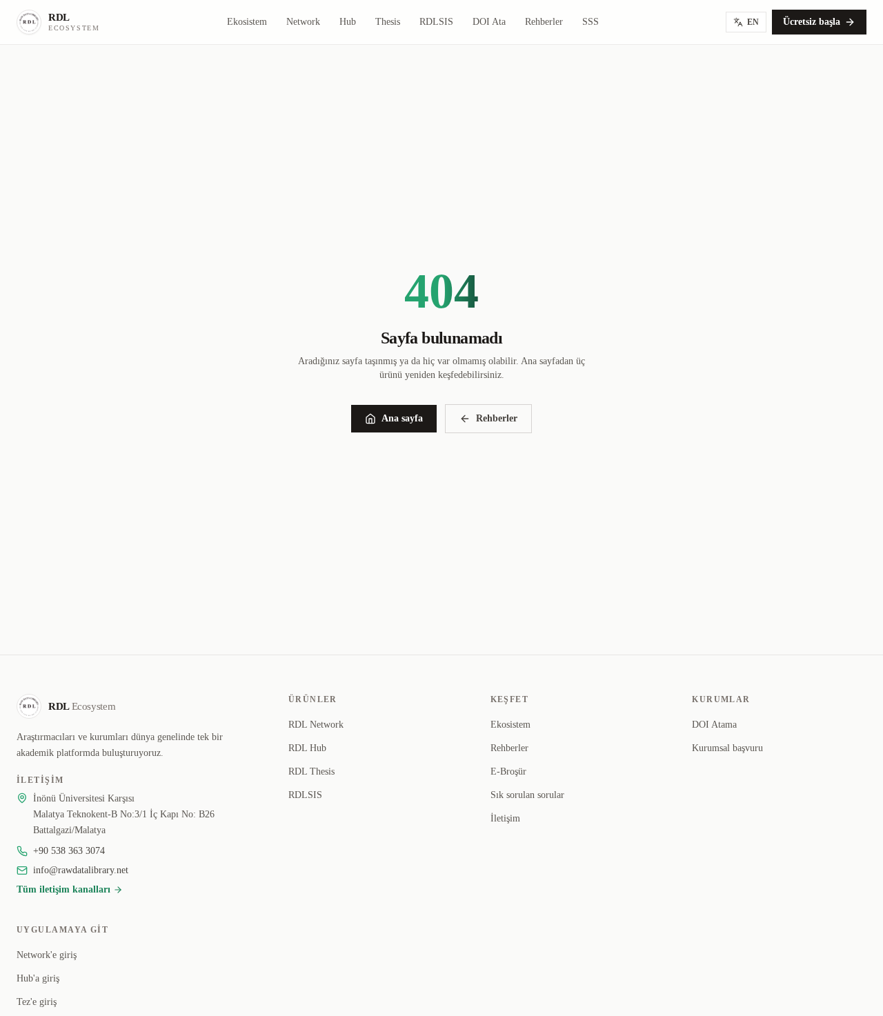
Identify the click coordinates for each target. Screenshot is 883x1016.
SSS (590, 22)
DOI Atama (714, 724)
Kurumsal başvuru (727, 748)
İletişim (505, 818)
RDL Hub (307, 748)
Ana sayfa (402, 418)
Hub (347, 22)
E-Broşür (508, 771)
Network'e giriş (47, 955)
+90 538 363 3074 (69, 851)
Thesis (387, 22)
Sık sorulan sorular (527, 795)
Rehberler (544, 22)
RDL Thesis (311, 771)
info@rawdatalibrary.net (80, 870)
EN (753, 22)
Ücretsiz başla (811, 22)
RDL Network (316, 724)
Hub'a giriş (38, 978)
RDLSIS (436, 22)
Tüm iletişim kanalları (63, 889)
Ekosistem (247, 22)
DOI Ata (489, 22)
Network (303, 22)
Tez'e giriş (37, 1002)
